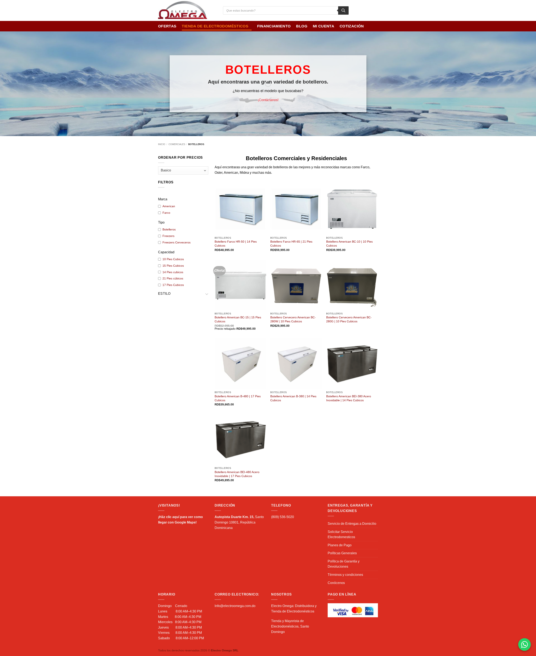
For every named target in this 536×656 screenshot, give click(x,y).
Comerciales (177, 144)
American (168, 206)
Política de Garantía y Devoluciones (343, 564)
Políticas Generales (342, 553)
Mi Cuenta (323, 26)
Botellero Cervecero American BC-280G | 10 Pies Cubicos (349, 319)
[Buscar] (343, 10)
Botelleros (169, 229)
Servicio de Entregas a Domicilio (352, 523)
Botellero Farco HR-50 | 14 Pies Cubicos (236, 243)
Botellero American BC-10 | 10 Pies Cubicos (349, 243)
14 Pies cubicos (172, 272)
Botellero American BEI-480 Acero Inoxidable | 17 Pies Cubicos (237, 474)
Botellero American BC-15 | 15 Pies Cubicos (238, 319)
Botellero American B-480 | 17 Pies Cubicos (238, 398)
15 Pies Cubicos (173, 265)
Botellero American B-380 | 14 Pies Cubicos (293, 398)
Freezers (168, 236)
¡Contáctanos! (268, 100)
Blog (301, 26)
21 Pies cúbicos (172, 278)
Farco (166, 212)
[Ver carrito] (376, 26)
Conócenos (336, 583)
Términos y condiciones (345, 574)
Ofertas (167, 26)
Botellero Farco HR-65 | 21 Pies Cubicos (291, 243)
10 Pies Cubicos (173, 259)
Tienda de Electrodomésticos (215, 26)
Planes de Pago (340, 545)
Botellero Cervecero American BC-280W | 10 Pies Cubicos (293, 319)
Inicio (161, 144)
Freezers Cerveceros (176, 242)
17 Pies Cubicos (173, 285)
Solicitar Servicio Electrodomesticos (341, 534)
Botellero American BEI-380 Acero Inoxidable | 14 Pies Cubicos (348, 398)
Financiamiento (274, 26)
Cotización (352, 26)
